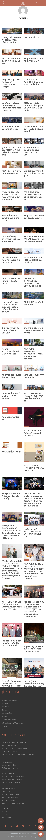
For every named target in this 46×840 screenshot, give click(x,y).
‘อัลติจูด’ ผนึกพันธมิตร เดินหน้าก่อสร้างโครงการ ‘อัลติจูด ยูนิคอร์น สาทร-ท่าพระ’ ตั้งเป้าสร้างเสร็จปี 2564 (11, 531)
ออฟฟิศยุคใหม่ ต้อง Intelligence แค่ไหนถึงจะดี (33, 260)
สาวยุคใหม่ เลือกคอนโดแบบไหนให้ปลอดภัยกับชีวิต (34, 330)
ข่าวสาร (5, 710)
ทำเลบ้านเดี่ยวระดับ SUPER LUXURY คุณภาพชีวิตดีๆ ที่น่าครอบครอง (11, 196)
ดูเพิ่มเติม (12, 32)
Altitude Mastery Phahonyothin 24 (18, 754)
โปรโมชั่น (5, 707)
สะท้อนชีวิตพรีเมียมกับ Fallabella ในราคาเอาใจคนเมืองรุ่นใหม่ (34, 239)
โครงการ (5, 703)
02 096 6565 (18, 735)
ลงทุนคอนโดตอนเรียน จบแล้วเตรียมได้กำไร (34, 216)
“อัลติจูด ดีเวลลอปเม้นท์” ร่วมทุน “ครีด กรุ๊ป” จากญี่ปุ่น (12, 40)
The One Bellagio (10, 751)
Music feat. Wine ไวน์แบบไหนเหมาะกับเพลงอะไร (33, 433)
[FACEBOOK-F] (5, 825)
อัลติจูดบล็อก (7, 713)
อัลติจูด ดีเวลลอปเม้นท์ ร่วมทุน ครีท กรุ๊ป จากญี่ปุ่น (11, 496)
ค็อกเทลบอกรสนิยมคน (11, 418)
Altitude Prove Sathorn (13, 776)
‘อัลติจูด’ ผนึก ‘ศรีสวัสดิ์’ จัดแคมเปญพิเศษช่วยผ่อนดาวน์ (34, 684)
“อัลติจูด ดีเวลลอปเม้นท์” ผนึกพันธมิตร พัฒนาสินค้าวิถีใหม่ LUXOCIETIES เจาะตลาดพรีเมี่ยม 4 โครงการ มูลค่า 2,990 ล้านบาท (34, 609)
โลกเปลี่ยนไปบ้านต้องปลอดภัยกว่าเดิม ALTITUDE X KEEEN (11, 684)
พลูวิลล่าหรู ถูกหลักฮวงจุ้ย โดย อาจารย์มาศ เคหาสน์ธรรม (33, 649)
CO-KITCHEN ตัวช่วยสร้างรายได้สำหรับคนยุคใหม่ (34, 129)
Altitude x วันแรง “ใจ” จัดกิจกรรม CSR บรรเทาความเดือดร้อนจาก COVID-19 (12, 606)
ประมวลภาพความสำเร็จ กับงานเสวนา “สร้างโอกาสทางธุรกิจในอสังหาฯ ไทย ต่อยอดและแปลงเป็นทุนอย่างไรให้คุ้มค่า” (34, 499)
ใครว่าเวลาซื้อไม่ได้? (33, 37)
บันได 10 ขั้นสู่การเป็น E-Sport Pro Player (11, 396)
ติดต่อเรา (5, 726)
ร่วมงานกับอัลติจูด (9, 720)
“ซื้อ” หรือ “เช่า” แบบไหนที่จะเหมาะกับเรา (11, 172)
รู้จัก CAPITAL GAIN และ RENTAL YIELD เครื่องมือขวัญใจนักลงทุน (11, 151)
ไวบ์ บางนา (6, 757)
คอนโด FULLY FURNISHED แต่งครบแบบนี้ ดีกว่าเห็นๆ (33, 82)
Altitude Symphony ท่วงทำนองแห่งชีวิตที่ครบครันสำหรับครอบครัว (33, 354)
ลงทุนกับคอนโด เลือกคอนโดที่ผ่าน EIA (34, 59)
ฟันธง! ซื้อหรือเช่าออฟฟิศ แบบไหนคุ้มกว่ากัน (10, 218)
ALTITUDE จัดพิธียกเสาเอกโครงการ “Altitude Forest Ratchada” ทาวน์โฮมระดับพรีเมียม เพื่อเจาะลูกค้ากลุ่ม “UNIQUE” (34, 571)
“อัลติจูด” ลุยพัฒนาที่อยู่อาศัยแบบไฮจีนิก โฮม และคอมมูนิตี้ (11, 643)
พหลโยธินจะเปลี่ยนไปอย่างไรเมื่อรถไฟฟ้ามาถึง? (34, 173)
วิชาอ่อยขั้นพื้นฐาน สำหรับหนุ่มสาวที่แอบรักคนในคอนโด (11, 239)
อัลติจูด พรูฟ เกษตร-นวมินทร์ (12, 779)
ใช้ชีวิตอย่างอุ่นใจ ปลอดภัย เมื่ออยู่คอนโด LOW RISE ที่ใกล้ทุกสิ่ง (33, 107)
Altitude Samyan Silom (12, 795)
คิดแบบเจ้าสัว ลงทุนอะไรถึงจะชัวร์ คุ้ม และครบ (11, 61)
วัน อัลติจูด (6, 792)
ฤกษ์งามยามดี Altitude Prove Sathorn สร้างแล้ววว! (33, 533)
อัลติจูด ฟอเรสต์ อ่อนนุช (11, 765)
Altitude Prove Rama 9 (12, 782)
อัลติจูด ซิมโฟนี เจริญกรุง (11, 797)
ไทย (34, 3)
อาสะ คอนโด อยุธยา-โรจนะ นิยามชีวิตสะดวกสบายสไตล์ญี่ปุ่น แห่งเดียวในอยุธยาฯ (11, 307)
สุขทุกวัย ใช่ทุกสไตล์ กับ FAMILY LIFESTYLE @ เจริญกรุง (11, 83)
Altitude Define (9, 800)
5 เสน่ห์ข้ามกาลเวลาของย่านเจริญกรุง (11, 127)
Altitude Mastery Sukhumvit (15, 748)
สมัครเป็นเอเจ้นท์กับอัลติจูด (12, 723)
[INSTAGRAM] (11, 825)
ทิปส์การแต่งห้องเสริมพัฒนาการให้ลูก (11, 376)
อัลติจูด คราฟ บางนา (9, 745)
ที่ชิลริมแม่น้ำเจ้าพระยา (11, 451)
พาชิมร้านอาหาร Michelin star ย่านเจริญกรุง (34, 468)
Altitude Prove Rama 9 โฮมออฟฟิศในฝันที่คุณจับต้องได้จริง (33, 397)
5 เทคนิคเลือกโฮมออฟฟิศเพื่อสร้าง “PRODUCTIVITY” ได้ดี (32, 151)
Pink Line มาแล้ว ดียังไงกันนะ (33, 303)
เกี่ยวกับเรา (6, 716)
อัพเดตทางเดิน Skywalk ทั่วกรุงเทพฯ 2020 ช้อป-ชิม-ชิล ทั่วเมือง (33, 282)
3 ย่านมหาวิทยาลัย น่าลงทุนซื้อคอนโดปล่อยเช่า (10, 330)
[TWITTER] (17, 825)
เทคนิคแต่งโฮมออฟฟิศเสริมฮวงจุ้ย (34, 376)
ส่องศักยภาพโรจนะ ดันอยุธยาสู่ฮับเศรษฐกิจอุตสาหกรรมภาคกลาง (11, 107)
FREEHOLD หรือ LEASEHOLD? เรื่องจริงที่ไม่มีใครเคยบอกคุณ (33, 196)
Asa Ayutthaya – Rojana (13, 803)
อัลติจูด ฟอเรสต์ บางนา (10, 768)
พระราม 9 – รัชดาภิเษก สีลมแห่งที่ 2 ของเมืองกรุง (11, 351)
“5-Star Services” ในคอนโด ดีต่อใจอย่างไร (11, 281)
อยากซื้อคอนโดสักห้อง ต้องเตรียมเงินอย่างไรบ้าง (11, 260)
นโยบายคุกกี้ (31, 834)
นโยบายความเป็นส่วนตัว (18, 834)
